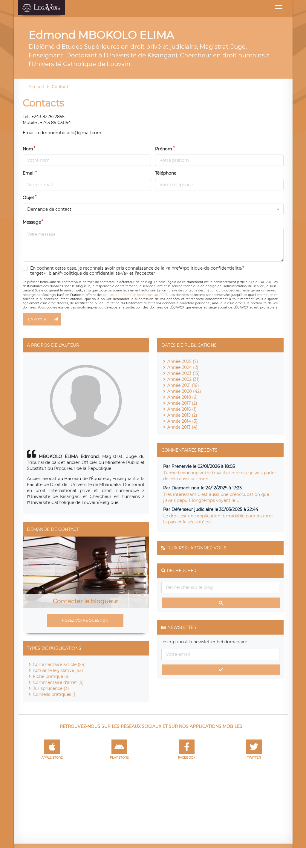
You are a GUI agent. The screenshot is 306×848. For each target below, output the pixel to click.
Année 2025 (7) (182, 361)
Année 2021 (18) (183, 385)
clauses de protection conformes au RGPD (135, 295)
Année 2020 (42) (184, 391)
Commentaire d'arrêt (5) (58, 682)
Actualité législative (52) (58, 670)
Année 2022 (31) (183, 379)
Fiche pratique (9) (51, 676)
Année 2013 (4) (182, 427)
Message (32, 222)
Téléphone (165, 173)
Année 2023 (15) (183, 373)
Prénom (163, 149)
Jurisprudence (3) (51, 688)
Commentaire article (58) (59, 664)
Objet (28, 197)
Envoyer (37, 319)
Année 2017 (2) (182, 403)
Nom (28, 149)
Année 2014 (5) (182, 421)
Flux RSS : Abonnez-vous (196, 548)
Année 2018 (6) (182, 397)
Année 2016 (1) (182, 409)
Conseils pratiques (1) (55, 694)
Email (29, 173)
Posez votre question (85, 620)
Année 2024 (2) (182, 367)
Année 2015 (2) (182, 415)
